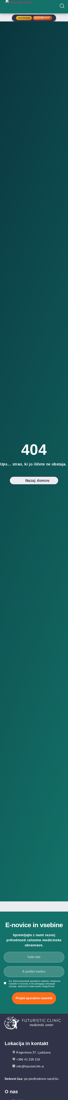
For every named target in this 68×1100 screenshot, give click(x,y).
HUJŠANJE (24, 18)
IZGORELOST (42, 18)
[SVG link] (32, 1023)
